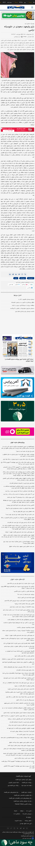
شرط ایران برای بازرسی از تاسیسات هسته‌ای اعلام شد (22, 483)
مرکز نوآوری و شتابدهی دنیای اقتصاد (22, 795)
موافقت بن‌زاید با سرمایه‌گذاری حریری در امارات (23, 305)
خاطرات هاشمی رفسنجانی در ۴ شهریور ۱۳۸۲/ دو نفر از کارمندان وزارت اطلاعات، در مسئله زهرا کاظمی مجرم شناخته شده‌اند (18, 468)
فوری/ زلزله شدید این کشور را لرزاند (26, 597)
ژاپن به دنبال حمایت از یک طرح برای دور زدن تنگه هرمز (20, 583)
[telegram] (13, 274)
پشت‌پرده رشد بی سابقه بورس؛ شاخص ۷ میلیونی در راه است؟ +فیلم (17, 716)
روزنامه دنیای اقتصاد (26, 782)
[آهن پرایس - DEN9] (17, 387)
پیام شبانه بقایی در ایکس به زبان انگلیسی (24, 591)
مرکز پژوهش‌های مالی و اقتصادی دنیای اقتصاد (20, 798)
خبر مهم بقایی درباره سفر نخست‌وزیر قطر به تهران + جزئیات (19, 532)
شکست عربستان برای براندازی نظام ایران (24, 311)
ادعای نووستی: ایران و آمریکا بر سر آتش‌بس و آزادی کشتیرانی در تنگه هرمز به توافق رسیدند (17, 518)
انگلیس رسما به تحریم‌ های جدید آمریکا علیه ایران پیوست (20, 505)
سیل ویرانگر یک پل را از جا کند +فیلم (25, 700)
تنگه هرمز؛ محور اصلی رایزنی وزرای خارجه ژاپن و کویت (21, 689)
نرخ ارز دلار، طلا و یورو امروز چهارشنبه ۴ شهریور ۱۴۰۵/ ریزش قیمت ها (17, 762)
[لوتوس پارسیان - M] (17, 842)
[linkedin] (16, 274)
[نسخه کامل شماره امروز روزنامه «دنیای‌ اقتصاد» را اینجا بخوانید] (17, 346)
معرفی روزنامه (28, 821)
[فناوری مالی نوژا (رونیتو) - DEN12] (17, 562)
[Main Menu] (32, 7)
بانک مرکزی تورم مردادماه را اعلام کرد (25, 670)
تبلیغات (21, 811)
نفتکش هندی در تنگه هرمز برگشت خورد (24, 656)
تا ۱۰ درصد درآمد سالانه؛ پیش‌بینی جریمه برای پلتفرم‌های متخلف (19, 667)
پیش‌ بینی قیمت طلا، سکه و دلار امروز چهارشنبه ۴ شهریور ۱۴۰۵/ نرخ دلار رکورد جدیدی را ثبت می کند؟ (17, 463)
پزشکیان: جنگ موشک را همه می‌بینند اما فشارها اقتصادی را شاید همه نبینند (17, 738)
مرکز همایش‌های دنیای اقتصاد (11, 792)
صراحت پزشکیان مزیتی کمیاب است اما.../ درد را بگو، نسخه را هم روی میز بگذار (18, 611)
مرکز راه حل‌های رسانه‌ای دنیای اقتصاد (22, 801)
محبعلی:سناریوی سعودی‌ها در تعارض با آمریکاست (22, 308)
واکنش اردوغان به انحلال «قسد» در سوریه (24, 686)
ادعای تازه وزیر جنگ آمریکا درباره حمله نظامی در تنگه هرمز (20, 697)
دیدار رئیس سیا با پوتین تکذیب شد (25, 734)
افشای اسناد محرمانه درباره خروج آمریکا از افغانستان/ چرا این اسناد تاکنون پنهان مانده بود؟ (18, 674)
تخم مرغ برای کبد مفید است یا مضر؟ (25, 451)
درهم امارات (3, 2)
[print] (9, 274)
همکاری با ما (17, 814)
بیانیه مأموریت (18, 821)
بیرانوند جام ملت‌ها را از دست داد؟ (25, 594)
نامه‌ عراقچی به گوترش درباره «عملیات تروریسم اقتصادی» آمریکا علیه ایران (18, 663)
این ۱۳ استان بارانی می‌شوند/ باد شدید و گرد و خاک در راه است (18, 494)
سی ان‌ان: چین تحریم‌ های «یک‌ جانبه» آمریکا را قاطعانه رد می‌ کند (18, 683)
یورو (19, 2)
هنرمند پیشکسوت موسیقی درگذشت (25, 627)
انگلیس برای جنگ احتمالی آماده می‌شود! (24, 604)
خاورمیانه (30, 278)
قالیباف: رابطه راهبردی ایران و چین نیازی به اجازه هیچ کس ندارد (18, 643)
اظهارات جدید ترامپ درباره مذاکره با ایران (24, 758)
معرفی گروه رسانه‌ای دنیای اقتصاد (23, 780)
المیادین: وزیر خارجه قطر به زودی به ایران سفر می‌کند (21, 725)
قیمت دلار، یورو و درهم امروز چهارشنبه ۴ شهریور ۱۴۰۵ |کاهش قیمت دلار (19, 767)
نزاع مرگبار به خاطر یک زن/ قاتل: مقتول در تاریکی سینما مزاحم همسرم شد (19, 647)
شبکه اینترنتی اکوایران (13, 782)
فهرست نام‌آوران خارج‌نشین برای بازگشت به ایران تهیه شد (20, 728)
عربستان (23, 278)
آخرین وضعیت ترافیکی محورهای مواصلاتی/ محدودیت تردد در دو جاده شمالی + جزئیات (18, 708)
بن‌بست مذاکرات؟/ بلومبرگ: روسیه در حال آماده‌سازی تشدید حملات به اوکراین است (18, 631)
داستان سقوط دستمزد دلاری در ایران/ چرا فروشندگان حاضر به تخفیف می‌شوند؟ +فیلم (17, 639)
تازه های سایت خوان (18, 579)
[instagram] (27, 828)
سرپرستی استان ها (27, 814)
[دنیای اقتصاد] (15, 7)
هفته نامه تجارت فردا (26, 785)
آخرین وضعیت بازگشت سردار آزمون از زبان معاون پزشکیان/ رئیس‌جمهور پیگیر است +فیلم (19, 693)
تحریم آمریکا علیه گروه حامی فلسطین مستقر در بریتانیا (21, 719)
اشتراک (15, 811)
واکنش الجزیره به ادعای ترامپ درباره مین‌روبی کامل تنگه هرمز (19, 601)
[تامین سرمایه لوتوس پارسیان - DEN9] (17, 411)
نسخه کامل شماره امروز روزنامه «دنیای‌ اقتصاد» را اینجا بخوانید (19, 360)
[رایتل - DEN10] (17, 431)
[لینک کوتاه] (25, 274)
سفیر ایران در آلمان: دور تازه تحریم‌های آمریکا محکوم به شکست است (18, 623)
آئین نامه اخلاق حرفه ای (25, 823)
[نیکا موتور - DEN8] (17, 370)
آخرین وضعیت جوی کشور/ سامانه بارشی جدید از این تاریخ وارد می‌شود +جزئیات (18, 679)
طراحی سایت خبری (28, 838)
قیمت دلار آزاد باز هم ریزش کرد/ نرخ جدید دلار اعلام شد (20, 522)
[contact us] (11, 828)
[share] (14, 828)
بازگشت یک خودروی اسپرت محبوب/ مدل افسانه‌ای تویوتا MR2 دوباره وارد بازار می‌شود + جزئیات (17, 587)
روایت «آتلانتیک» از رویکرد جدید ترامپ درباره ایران (22, 607)
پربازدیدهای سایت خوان (17, 442)
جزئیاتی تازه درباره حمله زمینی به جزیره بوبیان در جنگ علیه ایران (18, 459)
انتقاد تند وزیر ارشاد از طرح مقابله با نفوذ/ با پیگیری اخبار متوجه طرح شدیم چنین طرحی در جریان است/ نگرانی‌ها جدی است (18, 754)
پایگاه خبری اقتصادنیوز (13, 785)
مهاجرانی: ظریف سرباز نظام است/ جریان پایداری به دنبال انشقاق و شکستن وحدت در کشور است (18, 455)
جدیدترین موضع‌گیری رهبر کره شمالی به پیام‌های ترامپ (21, 619)
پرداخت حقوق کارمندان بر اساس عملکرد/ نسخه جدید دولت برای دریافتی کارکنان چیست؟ (18, 542)
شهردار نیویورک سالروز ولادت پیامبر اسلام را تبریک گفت (21, 745)
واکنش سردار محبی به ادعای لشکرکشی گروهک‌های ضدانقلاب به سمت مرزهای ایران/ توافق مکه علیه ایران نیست (19, 487)
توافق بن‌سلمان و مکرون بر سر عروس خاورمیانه (22, 302)
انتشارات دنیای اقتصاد (26, 792)
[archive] (8, 828)
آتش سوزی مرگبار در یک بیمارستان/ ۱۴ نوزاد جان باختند (20, 497)
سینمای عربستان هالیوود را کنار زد (26, 299)
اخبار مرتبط (17, 295)
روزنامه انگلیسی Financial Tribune (23, 804)
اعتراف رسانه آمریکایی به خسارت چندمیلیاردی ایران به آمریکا (20, 508)
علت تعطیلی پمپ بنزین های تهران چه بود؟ (23, 511)
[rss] (17, 828)
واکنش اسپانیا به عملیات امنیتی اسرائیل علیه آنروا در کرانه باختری (19, 713)
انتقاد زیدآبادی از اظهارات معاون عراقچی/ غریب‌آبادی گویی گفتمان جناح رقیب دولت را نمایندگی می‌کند (18, 479)
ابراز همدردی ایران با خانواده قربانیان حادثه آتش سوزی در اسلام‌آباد (18, 659)
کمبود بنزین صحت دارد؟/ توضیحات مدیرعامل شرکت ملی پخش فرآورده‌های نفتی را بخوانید (19, 749)
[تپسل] (2, 128)
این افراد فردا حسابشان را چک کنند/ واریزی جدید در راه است (19, 491)
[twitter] (19, 274)
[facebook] (22, 274)
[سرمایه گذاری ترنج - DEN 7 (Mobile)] (17, 16)
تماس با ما (28, 811)
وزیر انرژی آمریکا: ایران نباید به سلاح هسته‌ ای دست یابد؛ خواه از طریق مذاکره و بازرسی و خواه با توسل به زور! (18, 615)
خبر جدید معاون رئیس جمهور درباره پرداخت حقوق (21, 546)
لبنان (16, 278)
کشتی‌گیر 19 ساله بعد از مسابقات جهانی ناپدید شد (22, 731)
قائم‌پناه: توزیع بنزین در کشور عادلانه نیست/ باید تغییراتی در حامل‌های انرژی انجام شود (19, 652)
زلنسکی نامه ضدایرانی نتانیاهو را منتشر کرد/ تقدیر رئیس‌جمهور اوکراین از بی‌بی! (19, 704)
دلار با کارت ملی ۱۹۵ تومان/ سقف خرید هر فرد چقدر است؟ (20, 514)
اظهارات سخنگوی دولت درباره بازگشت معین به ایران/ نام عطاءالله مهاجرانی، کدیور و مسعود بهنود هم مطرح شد (18, 501)
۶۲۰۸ (27, 34)
